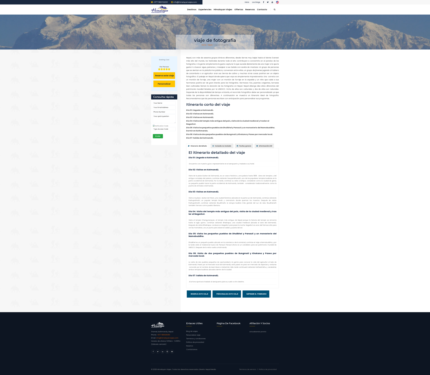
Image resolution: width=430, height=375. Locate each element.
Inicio (247, 2)
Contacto (262, 9)
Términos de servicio (247, 369)
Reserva (189, 346)
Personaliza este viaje (227, 294)
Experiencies (205, 9)
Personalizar (164, 83)
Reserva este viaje (199, 294)
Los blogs (256, 2)
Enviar (157, 136)
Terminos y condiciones (196, 338)
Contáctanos (191, 349)
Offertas (238, 9)
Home (204, 45)
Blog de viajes (192, 331)
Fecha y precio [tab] (245, 146)
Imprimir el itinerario (256, 294)
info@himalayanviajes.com (185, 2)
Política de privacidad (195, 342)
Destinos (191, 9)
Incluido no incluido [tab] (223, 146)
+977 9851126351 (160, 2)
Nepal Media (211, 369)
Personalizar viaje (193, 335)
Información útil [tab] (265, 146)
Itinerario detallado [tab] (199, 146)
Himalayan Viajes (223, 9)
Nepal (210, 45)
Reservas (250, 9)
